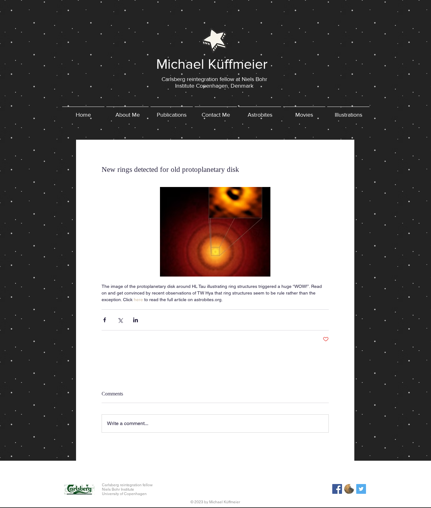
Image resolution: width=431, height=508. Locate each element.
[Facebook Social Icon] (337, 489)
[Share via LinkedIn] (136, 320)
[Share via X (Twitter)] (120, 320)
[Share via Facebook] (105, 320)
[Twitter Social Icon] (361, 489)
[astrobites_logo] (349, 489)
